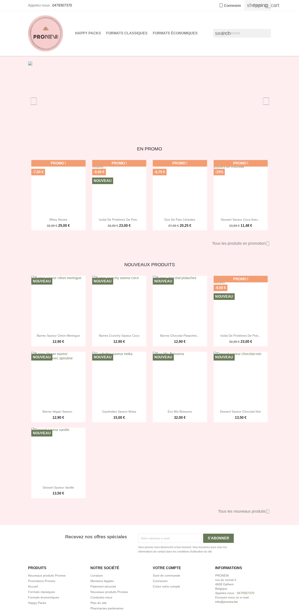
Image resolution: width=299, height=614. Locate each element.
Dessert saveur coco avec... (240, 219)
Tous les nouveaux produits (244, 511)
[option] (149, 98)
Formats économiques (175, 33)
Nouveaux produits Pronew (46, 575)
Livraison (96, 575)
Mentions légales (102, 581)
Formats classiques (127, 33)
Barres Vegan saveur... (58, 411)
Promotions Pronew (41, 581)
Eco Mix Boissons (180, 411)
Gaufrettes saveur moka (119, 411)
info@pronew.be (226, 601)
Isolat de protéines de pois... (119, 219)
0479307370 (62, 5)
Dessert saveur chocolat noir (240, 411)
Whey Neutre (58, 219)
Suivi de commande (166, 575)
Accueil (33, 586)
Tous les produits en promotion (241, 243)
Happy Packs (88, 33)
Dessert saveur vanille (58, 487)
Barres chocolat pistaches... (179, 335)
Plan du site (98, 603)
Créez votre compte (166, 586)
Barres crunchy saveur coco (119, 335)
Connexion (160, 581)
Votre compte (167, 568)
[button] (46, 98)
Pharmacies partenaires (106, 608)
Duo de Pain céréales (179, 219)
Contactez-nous (101, 597)
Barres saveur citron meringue (58, 335)
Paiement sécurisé (103, 586)
